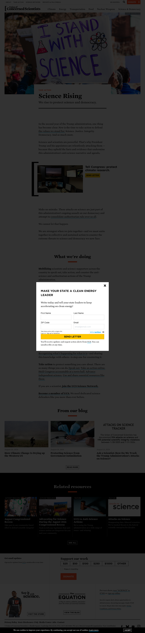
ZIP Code (45, 322)
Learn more (94, 630)
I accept (127, 630)
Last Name (79, 313)
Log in (42, 333)
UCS (89, 342)
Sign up (49, 333)
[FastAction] (95, 332)
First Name (46, 313)
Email (76, 322)
